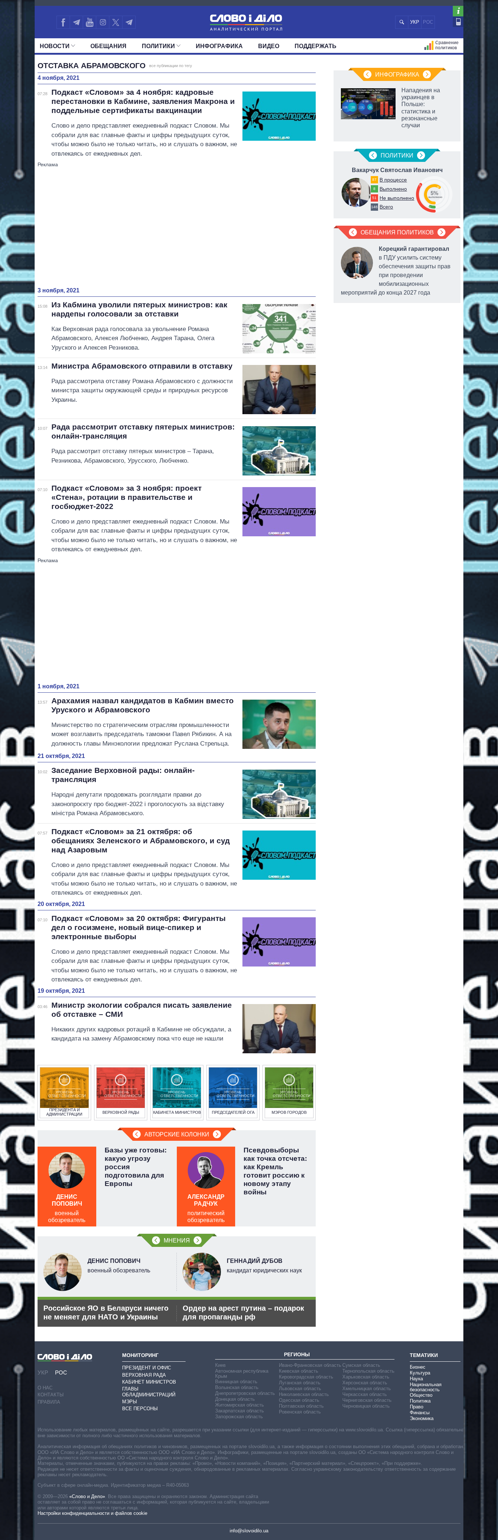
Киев (220, 1365)
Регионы (297, 1354)
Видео (268, 46)
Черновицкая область (366, 1406)
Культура (420, 1373)
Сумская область (361, 1365)
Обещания (108, 46)
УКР (414, 22)
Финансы (419, 1412)
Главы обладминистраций (148, 1391)
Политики (158, 46)
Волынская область (236, 1387)
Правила (49, 1402)
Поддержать (315, 46)
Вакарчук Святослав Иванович (397, 170)
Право (416, 1406)
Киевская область (298, 1371)
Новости (55, 46)
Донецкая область (235, 1399)
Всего (386, 207)
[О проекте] (458, 11)
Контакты (51, 1394)
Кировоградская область (306, 1377)
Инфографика (219, 46)
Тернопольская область (368, 1371)
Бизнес (417, 1367)
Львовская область (300, 1388)
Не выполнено (397, 198)
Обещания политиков (397, 232)
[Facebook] (63, 22)
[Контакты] (458, 21)
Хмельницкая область (366, 1388)
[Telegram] (76, 22)
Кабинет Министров (149, 1382)
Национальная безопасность (425, 1387)
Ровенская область (300, 1412)
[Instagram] (102, 22)
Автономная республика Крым (241, 1373)
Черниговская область (367, 1400)
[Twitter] (115, 22)
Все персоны (140, 1408)
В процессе (393, 180)
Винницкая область (236, 1381)
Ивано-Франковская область (310, 1365)
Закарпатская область (239, 1410)
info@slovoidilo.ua (249, 1530)
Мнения (177, 1240)
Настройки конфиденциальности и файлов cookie (92, 1513)
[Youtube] (89, 22)
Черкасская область (364, 1394)
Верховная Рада (144, 1375)
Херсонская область (364, 1382)
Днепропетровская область (245, 1393)
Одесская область (299, 1400)
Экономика (421, 1418)
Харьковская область (365, 1377)
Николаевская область (304, 1394)
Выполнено (393, 189)
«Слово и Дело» (87, 1496)
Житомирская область (239, 1405)
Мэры (129, 1401)
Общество (421, 1395)
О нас (45, 1388)
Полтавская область (301, 1406)
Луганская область (299, 1382)
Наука (416, 1378)
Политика (420, 1401)
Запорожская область (239, 1416)
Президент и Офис (146, 1367)
